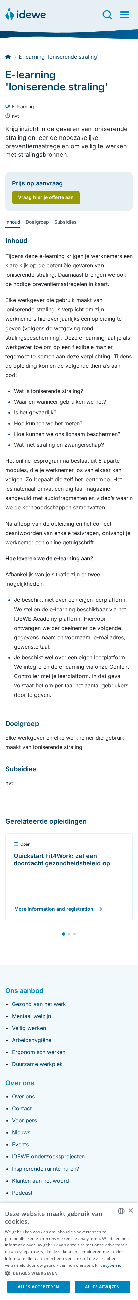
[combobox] (121, 1211)
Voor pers (24, 1120)
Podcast (22, 1192)
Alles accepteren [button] (38, 1287)
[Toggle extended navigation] (125, 15)
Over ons (23, 1096)
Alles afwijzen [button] (102, 1287)
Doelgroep (37, 222)
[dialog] (69, 1251)
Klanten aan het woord (40, 1180)
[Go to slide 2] (69, 934)
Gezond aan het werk (39, 1004)
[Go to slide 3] (74, 934)
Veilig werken (29, 1028)
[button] (69, 1273)
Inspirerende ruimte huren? (45, 1168)
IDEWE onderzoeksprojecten (48, 1156)
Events (20, 1144)
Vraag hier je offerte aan (46, 197)
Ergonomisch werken (38, 1052)
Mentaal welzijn (31, 1016)
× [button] (130, 1210)
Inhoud (12, 222)
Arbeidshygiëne (31, 1040)
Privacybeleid (108, 1265)
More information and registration (53, 909)
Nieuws (21, 1132)
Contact (22, 1108)
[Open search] (107, 14)
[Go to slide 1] (63, 934)
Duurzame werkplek (37, 1064)
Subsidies (65, 222)
